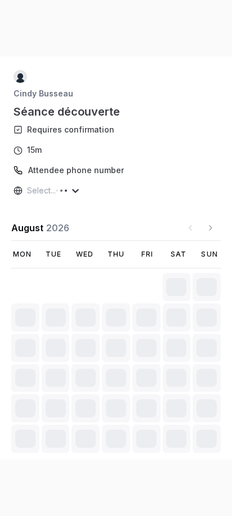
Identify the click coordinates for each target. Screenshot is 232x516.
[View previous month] (190, 228)
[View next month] (210, 228)
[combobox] (28, 190)
